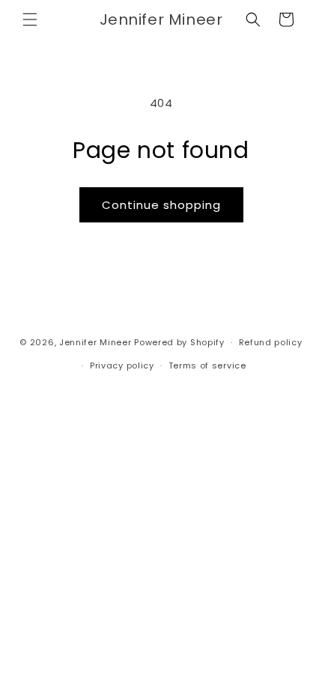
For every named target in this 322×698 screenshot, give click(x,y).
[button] (29, 19)
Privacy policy (122, 365)
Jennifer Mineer (95, 342)
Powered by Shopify (179, 342)
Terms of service (207, 365)
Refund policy (271, 342)
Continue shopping (161, 205)
